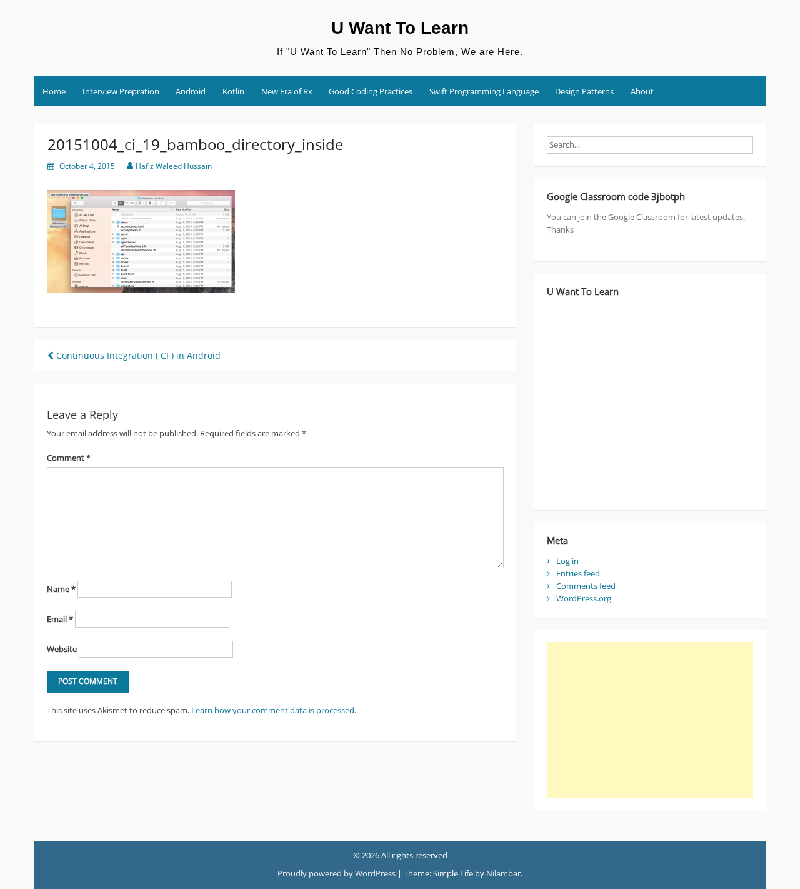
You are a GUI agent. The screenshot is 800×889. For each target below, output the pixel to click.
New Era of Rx (286, 91)
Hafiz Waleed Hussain (174, 166)
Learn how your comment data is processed (272, 710)
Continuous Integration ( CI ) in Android (137, 355)
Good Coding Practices (370, 91)
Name (61, 589)
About (642, 91)
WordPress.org (583, 598)
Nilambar (503, 873)
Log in (567, 560)
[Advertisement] (650, 720)
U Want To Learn (400, 28)
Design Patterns (584, 91)
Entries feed (578, 573)
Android (191, 91)
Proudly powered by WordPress (337, 873)
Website (62, 649)
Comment (69, 457)
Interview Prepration (120, 91)
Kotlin (233, 91)
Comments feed (586, 585)
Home (54, 91)
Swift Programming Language (484, 91)
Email (60, 619)
